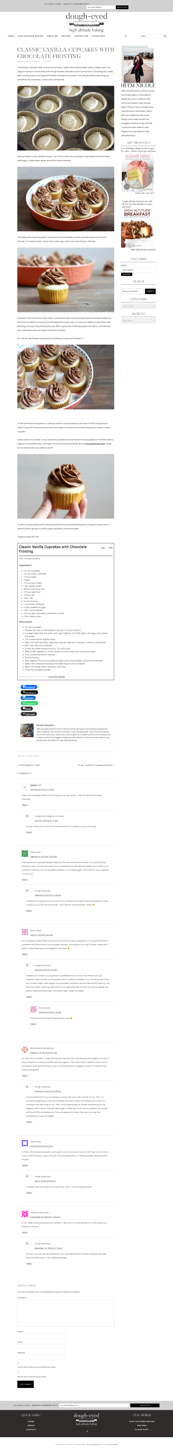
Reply (25, 805)
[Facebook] (126, 36)
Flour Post (142, 1430)
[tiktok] (95, 1432)
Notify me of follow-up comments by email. (36, 1367)
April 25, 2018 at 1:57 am (50, 1012)
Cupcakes (36, 756)
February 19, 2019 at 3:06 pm (48, 1091)
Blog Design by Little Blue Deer (102, 1444)
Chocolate (29, 756)
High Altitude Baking (142, 1421)
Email (20, 1342)
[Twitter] (109, 36)
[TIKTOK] (137, 36)
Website (21, 1353)
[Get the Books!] (138, 170)
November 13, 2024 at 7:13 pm (48, 1248)
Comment (22, 1298)
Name (20, 1332)
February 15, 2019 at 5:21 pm (43, 1053)
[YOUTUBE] (119, 36)
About (31, 1425)
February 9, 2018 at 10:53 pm (43, 857)
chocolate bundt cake (95, 444)
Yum (103, 548)
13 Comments (47, 61)
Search (150, 291)
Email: (124, 265)
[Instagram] (114, 36)
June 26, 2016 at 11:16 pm (42, 790)
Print (110, 547)
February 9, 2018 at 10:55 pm (48, 895)
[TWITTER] (132, 36)
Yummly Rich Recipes (56, 677)
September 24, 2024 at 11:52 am (45, 1217)
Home (31, 1421)
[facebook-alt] (87, 1432)
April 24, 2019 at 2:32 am (41, 1146)
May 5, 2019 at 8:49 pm (45, 1181)
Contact (31, 1430)
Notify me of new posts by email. (31, 1377)
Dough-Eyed (86, 27)
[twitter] (92, 1432)
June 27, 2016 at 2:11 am (46, 821)
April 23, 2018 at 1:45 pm (46, 970)
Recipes (142, 1425)
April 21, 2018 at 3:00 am (41, 935)
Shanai (33, 785)
